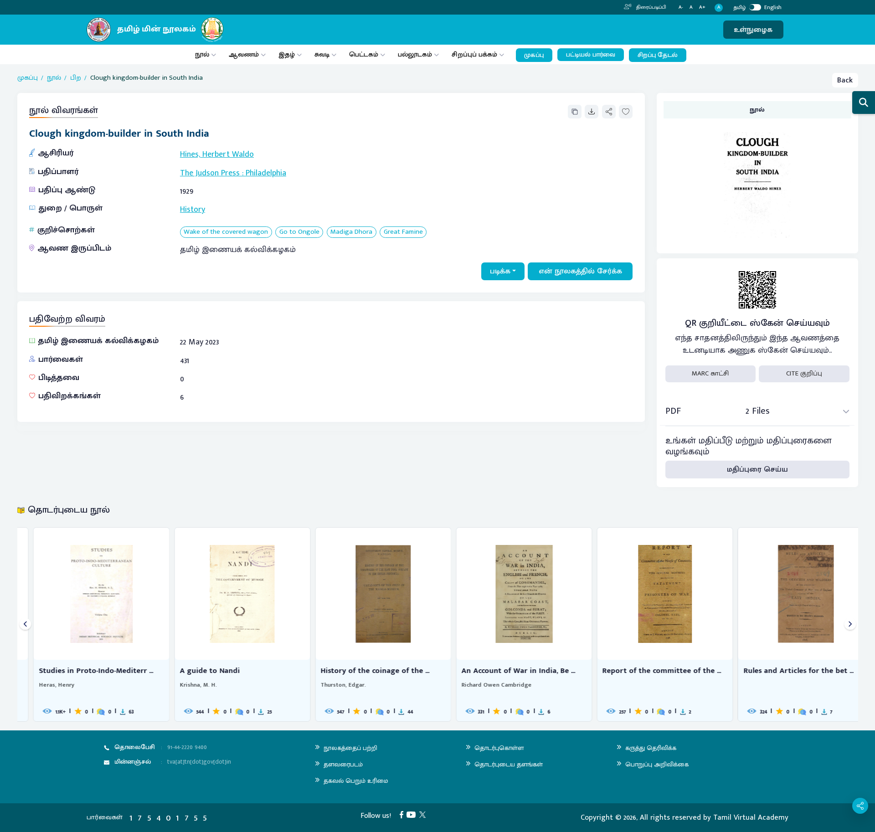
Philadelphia (266, 173)
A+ (702, 7)
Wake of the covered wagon (226, 232)
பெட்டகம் (363, 54)
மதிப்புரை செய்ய (757, 469)
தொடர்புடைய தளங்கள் (508, 764)
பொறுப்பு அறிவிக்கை (657, 764)
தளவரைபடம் (343, 764)
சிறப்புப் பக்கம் (474, 54)
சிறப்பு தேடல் (658, 55)
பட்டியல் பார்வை (590, 54)
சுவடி (321, 54)
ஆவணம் (245, 54)
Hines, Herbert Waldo (217, 154)
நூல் (202, 54)
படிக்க (500, 271)
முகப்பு (534, 55)
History (192, 209)
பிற (75, 78)
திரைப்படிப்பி (650, 7)
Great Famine (403, 232)
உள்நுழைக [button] (753, 29)
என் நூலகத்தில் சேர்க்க (580, 271)
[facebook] (403, 814)
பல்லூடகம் (415, 54)
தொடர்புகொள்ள (499, 748)
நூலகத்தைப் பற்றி (350, 748)
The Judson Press (210, 173)
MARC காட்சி (710, 373)
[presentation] (25, 624)
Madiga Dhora (351, 232)
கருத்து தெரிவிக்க (650, 748)
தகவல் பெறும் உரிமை (356, 781)
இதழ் (286, 54)
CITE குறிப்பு (804, 373)
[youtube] (413, 814)
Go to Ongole (299, 232)
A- (681, 7)
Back (845, 80)
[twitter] (424, 814)
